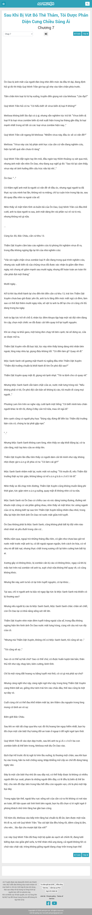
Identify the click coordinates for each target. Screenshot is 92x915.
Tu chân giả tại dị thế (47, 884)
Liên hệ (42, 896)
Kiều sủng (59, 884)
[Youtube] (54, 903)
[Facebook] (48, 903)
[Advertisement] (46, 59)
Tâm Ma (45, 888)
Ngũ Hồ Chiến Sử (51, 891)
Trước (78, 34)
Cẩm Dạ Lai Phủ (55, 888)
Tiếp (84, 34)
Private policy (51, 896)
